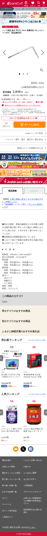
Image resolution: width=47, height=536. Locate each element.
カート (5, 498)
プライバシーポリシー (33, 492)
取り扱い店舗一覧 (9, 485)
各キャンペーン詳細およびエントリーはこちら (22, 105)
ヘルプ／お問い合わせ (33, 460)
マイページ (6, 504)
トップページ (6, 9)
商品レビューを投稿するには (30, 148)
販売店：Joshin (37, 83)
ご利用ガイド (7, 517)
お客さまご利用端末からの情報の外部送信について (33, 500)
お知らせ (27, 467)
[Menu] (3, 3)
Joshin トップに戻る (34, 133)
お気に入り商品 (8, 467)
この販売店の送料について (32, 87)
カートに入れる (29, 124)
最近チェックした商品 (11, 473)
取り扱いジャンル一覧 (11, 479)
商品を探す (6, 460)
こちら (32, 527)
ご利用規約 (28, 485)
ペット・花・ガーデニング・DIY (27, 9)
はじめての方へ (30, 479)
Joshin (4, 301)
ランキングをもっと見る (37, 340)
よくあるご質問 (30, 473)
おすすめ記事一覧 (9, 492)
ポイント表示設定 (9, 511)
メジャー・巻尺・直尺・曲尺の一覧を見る (24, 140)
